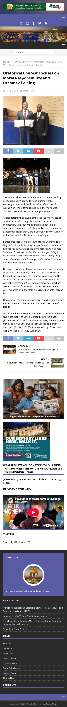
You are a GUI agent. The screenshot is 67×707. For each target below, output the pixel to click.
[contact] (21, 23)
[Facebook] (33, 23)
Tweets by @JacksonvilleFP (16, 542)
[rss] (45, 23)
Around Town (9, 673)
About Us (7, 643)
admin (26, 90)
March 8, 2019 (12, 90)
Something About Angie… (15, 629)
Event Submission (11, 668)
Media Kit (7, 648)
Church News (9, 678)
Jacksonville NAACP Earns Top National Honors (25, 616)
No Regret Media (50, 704)
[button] (62, 16)
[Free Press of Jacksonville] (33, 40)
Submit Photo (9, 658)
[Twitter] (39, 23)
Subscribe (8, 653)
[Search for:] (33, 52)
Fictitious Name (10, 663)
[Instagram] (27, 23)
